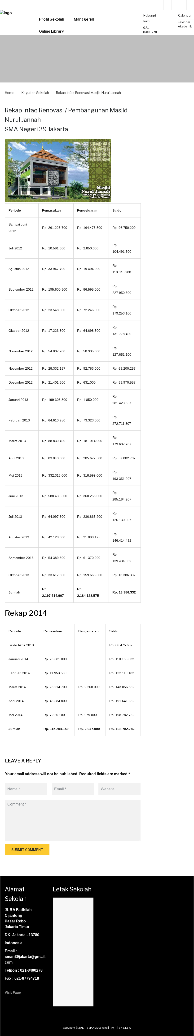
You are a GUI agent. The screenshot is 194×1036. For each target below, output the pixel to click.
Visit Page (13, 992)
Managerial (84, 19)
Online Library (51, 31)
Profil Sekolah (51, 19)
